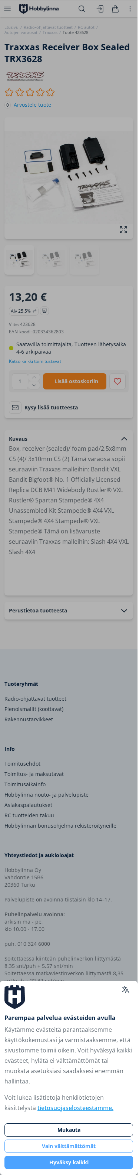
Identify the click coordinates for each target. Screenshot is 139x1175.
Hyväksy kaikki (69, 1162)
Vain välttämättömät (69, 1146)
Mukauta (68, 1129)
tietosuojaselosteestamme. (75, 1108)
